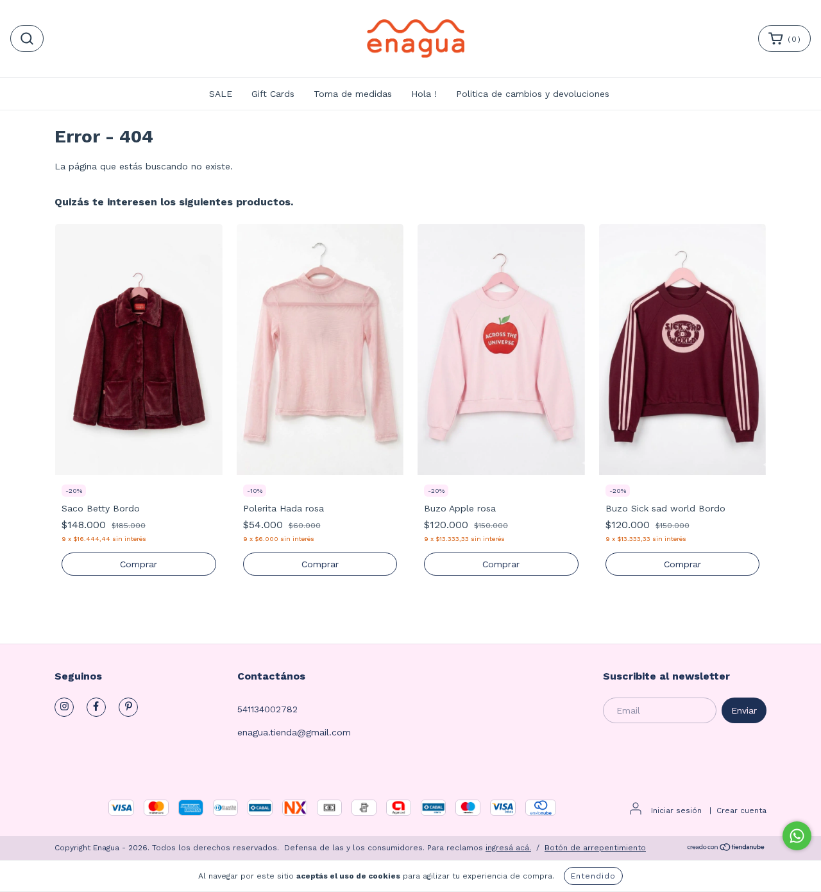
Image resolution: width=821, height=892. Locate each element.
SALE (220, 94)
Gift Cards (272, 94)
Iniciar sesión (676, 810)
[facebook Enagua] (96, 707)
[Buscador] (27, 38)
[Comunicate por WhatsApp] (797, 835)
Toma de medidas (353, 94)
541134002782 (267, 709)
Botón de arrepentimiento (595, 847)
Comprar (138, 564)
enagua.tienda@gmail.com (294, 732)
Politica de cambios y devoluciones (532, 94)
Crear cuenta (741, 810)
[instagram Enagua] (64, 707)
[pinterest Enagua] (128, 707)
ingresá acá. (508, 847)
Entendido (593, 875)
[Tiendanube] (726, 849)
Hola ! (424, 94)
